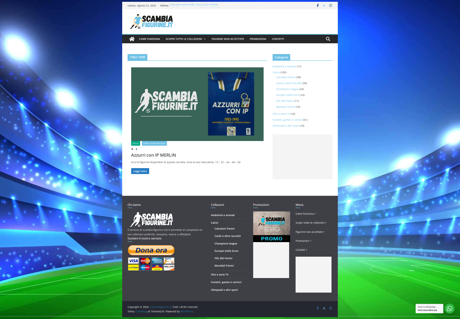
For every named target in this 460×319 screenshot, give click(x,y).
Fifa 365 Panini (285, 101)
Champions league (287, 89)
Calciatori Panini (286, 77)
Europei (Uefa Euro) (288, 95)
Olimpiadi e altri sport (286, 125)
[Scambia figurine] (151, 213)
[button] (204, 38)
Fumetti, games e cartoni (287, 119)
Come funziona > (306, 213)
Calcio (136, 143)
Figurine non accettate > (310, 232)
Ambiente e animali (284, 66)
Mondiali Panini (285, 106)
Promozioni (258, 39)
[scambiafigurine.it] (132, 39)
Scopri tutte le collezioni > (311, 222)
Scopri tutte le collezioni (184, 39)
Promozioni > (303, 240)
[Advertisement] (302, 156)
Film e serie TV (281, 113)
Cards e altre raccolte (154, 143)
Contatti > (301, 249)
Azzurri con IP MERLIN (153, 155)
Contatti (278, 39)
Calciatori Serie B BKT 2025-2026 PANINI (194, 5)
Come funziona (149, 39)
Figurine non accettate (228, 39)
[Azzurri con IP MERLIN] (197, 104)
